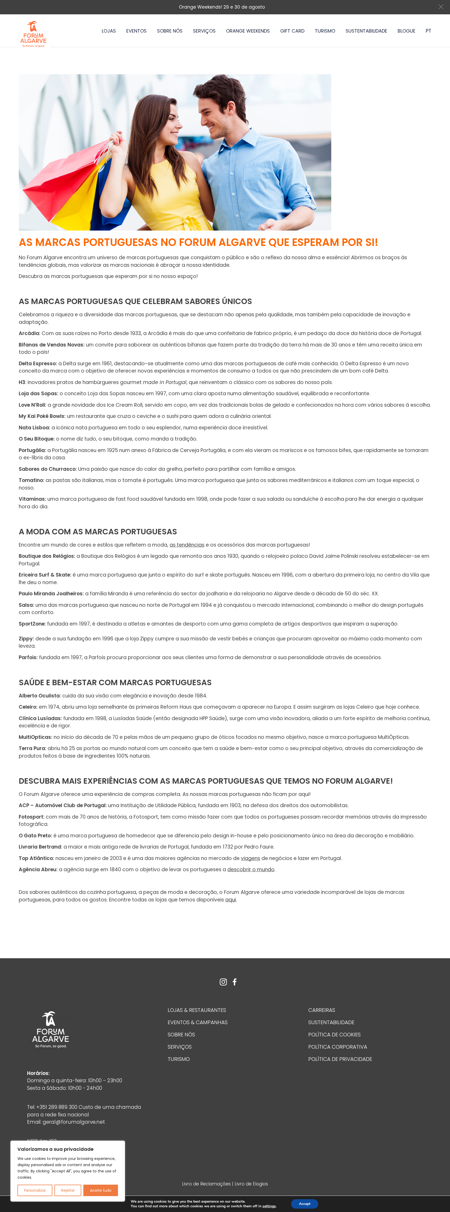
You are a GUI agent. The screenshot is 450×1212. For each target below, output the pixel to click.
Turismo (325, 31)
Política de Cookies (334, 1034)
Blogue (406, 31)
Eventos (136, 31)
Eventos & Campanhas (198, 1022)
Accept (304, 1203)
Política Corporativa (337, 1046)
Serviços (204, 31)
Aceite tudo (100, 1190)
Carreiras (321, 1010)
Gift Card (292, 31)
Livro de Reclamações (207, 1184)
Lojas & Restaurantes (197, 1010)
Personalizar (35, 1190)
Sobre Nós (170, 31)
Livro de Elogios (251, 1184)
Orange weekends (248, 31)
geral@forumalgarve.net (74, 1122)
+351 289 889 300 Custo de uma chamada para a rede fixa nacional (84, 1111)
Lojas (109, 31)
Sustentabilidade (366, 31)
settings (269, 1206)
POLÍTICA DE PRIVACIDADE (340, 1059)
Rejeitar (68, 1190)
